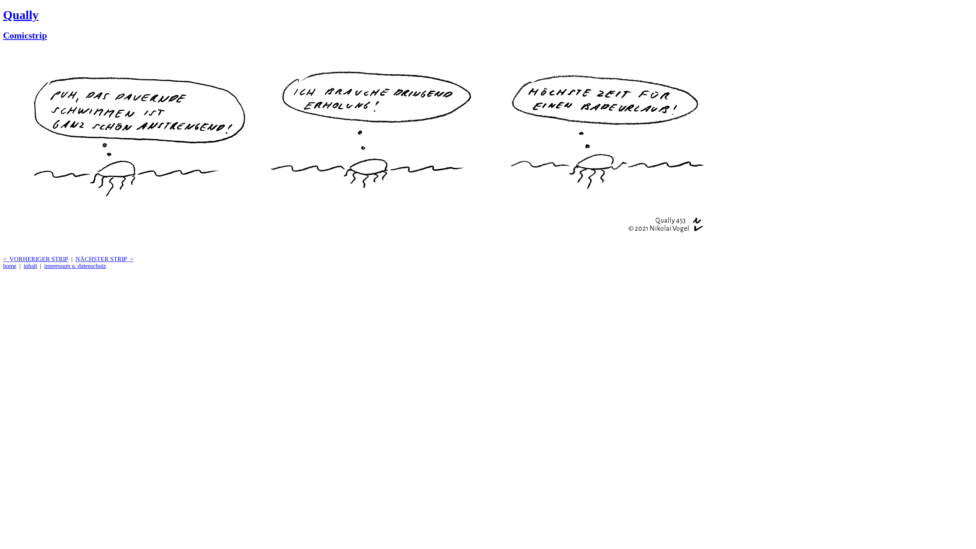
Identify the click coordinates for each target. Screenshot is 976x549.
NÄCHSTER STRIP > (104, 259)
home (9, 266)
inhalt (30, 266)
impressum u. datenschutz (75, 266)
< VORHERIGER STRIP (35, 259)
